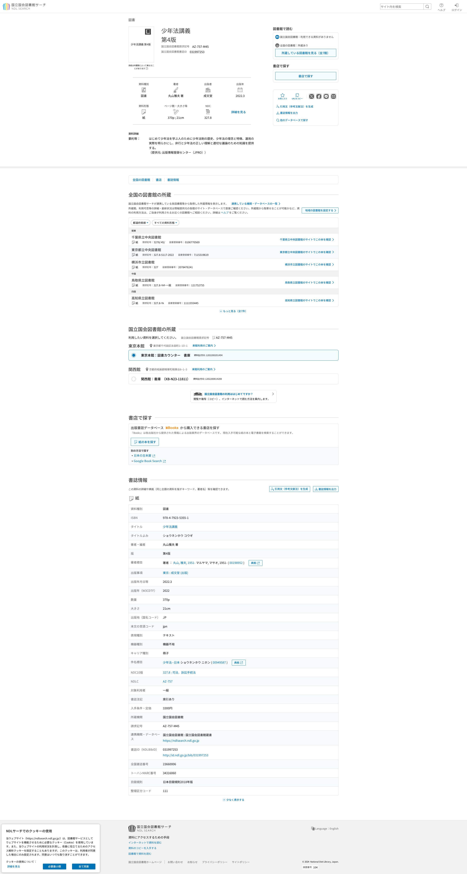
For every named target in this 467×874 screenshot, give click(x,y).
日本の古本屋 (143, 455)
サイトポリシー (241, 862)
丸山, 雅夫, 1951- (184, 562)
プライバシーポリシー (214, 862)
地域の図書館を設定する (319, 210)
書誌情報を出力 (289, 113)
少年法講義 (170, 526)
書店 (159, 179)
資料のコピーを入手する (142, 848)
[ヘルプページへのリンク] (146, 67)
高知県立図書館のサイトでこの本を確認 (308, 300)
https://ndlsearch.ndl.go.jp (181, 740)
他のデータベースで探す (294, 120)
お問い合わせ (175, 862)
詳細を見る (238, 112)
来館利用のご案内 (202, 345)
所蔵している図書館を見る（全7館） (306, 53)
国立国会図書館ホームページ (145, 862)
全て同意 (84, 866)
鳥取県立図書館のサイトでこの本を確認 (308, 282)
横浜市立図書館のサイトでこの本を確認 (308, 264)
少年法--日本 (171, 662)
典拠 (253, 563)
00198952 (236, 562)
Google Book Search (148, 461)
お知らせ (192, 862)
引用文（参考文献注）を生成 (296, 106)
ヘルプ (441, 9)
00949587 (219, 662)
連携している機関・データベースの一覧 (254, 203)
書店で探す (305, 76)
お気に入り (282, 98)
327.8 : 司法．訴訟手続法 (179, 672)
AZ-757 (168, 681)
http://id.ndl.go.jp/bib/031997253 (185, 755)
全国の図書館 (141, 179)
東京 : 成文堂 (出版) (175, 572)
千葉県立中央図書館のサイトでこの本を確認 (305, 239)
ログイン (457, 9)
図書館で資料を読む (139, 853)
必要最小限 (54, 866)
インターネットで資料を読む (145, 842)
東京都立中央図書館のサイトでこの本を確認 (305, 252)
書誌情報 (173, 179)
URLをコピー (297, 98)
